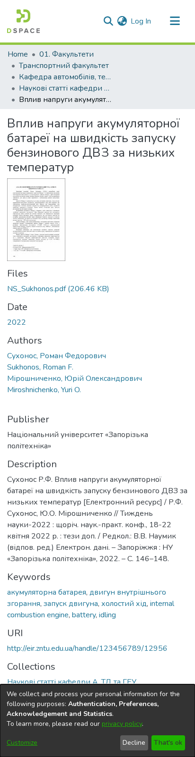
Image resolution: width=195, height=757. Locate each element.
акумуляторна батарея (46, 592)
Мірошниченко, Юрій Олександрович (74, 378)
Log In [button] (141, 21)
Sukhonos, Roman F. (40, 367)
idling (107, 615)
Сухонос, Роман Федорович (56, 356)
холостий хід (124, 603)
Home (18, 54)
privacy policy (122, 723)
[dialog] (97, 720)
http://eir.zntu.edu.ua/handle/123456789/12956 (87, 648)
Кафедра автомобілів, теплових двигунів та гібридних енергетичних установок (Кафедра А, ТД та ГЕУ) (66, 77)
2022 (16, 322)
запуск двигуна (71, 603)
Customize (22, 742)
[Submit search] (108, 21)
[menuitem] (122, 21)
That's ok (168, 742)
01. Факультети (66, 54)
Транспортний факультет (64, 65)
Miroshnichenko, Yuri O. (44, 390)
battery (84, 615)
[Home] (23, 21)
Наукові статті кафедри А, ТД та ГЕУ (66, 88)
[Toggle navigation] (174, 21)
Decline (134, 742)
